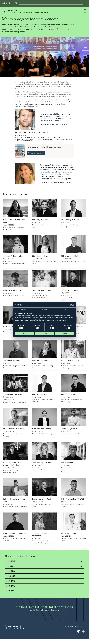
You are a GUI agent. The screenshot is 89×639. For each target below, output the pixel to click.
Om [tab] (65, 309)
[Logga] (10, 11)
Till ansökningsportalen (35, 153)
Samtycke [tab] (23, 309)
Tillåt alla (64, 333)
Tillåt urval (44, 333)
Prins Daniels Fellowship (26, 12)
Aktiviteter (36, 12)
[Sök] (86, 3)
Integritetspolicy (79, 626)
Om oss (63, 626)
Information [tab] (44, 309)
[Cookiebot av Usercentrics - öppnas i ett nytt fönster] (68, 305)
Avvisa (24, 333)
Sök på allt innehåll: (9, 3)
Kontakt (70, 626)
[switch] (37, 328)
